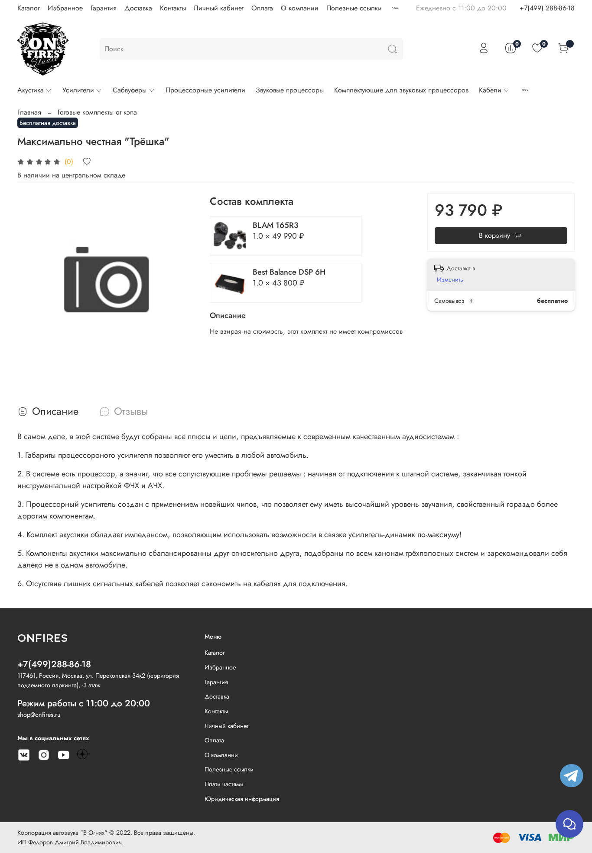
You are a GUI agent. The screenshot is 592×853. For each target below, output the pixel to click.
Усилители (78, 90)
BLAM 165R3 (275, 225)
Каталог (28, 8)
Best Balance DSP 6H (289, 272)
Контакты (173, 8)
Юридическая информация (242, 798)
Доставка (138, 8)
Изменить (450, 279)
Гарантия (104, 8)
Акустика (30, 90)
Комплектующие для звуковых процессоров (401, 90)
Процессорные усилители (205, 90)
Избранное (65, 8)
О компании (300, 8)
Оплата (262, 8)
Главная (29, 112)
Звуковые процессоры (290, 90)
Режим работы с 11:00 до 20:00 (83, 703)
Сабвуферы (129, 90)
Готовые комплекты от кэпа (97, 112)
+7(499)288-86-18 (54, 664)
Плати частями (224, 784)
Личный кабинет (219, 8)
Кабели (490, 90)
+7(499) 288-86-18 (547, 8)
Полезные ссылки (354, 8)
